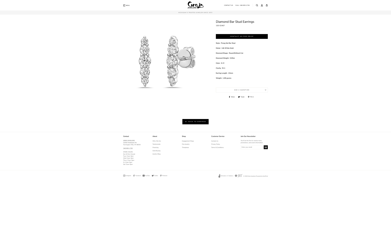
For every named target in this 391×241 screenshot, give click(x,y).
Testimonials (156, 144)
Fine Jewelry (185, 144)
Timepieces (185, 147)
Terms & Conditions (217, 147)
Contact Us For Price (242, 36)
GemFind (265, 176)
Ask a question (241, 90)
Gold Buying (156, 151)
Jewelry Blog (156, 154)
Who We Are (157, 141)
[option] (195, 13)
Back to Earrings (197, 121)
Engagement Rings (188, 141)
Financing (155, 147)
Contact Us (228, 5)
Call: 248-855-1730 (242, 5)
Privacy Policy (215, 144)
